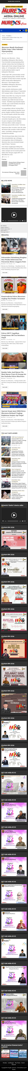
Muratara (5, 1063)
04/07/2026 (10, 378)
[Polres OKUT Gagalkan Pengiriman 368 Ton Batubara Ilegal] (14, 322)
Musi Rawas (17, 1063)
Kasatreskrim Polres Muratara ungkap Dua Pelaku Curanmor (13, 297)
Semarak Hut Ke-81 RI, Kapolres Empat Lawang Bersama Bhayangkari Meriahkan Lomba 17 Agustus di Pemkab (19, 474)
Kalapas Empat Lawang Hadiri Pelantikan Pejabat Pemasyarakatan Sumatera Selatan (19, 464)
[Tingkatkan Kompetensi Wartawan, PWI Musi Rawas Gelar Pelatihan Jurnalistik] (6, 199)
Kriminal (4, 252)
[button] (1, 30)
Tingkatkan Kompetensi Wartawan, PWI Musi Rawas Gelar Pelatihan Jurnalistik (18, 201)
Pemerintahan (14, 184)
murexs (4, 53)
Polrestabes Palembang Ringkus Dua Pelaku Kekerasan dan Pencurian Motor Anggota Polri (14, 259)
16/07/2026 (10, 300)
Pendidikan (4, 44)
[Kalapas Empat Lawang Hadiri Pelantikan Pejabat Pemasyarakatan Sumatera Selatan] (6, 462)
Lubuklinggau (11, 1063)
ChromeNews (20, 1067)
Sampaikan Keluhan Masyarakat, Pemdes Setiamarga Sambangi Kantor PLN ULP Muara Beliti (18, 454)
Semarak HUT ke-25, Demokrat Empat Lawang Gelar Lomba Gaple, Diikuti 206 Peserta (19, 441)
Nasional (14, 1064)
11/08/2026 (10, 263)
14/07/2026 (10, 339)
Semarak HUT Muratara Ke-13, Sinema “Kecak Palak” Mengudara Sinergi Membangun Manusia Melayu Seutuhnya (18, 191)
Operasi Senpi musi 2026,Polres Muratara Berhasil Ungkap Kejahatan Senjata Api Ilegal (13, 413)
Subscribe (26, 30)
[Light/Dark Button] (21, 30)
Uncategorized (15, 186)
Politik (13, 437)
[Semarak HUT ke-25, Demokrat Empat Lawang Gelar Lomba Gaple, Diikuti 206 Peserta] (6, 440)
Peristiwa (19, 490)
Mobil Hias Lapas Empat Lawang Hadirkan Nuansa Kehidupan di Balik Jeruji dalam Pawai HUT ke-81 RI (19, 486)
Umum (24, 184)
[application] (14, 215)
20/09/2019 (10, 53)
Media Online (14, 16)
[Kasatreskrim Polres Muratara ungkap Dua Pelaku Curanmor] (14, 285)
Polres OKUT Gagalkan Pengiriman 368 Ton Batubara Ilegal (13, 335)
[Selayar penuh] (25, 220)
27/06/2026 (10, 417)
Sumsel (23, 1063)
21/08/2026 (15, 445)
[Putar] (3, 220)
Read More (4, 272)
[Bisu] (22, 220)
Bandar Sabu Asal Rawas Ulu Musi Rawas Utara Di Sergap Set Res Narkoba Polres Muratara (13, 374)
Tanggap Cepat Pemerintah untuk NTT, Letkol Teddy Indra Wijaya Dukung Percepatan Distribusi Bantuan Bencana (18, 497)
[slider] (13, 220)
